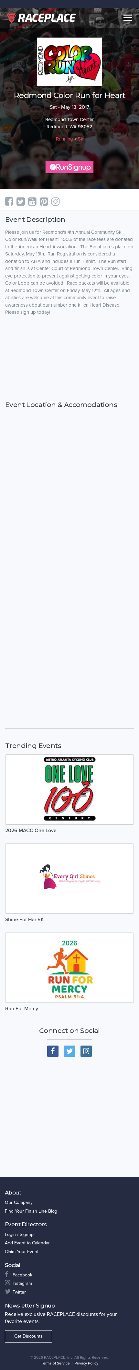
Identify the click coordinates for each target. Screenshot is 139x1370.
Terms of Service (55, 1363)
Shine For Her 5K (24, 919)
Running (64, 139)
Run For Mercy (21, 1008)
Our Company (19, 1202)
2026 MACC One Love (31, 830)
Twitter (19, 1292)
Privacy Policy (86, 1363)
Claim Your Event (21, 1251)
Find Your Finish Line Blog (31, 1211)
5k (80, 139)
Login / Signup (19, 1234)
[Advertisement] (69, 358)
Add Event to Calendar (27, 1243)
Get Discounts (28, 1336)
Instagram (22, 1283)
